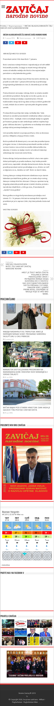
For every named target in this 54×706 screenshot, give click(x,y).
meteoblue (6, 565)
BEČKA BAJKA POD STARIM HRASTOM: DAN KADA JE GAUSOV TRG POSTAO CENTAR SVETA (26, 408)
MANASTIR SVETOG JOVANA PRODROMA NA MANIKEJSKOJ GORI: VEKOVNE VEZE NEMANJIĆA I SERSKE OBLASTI (25, 372)
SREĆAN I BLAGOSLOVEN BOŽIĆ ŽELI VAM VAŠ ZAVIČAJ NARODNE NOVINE (18, 265)
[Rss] (27, 696)
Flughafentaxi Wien (30, 702)
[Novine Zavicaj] (27, 10)
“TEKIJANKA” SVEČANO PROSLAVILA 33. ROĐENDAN (25, 676)
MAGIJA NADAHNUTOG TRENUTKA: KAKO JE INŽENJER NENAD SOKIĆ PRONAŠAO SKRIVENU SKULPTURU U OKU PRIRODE (24, 334)
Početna (3, 26)
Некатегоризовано (15, 26)
